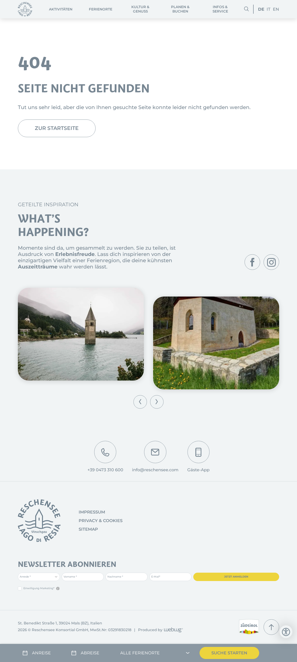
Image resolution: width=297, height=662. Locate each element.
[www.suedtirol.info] (249, 627)
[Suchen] (246, 9)
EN (276, 9)
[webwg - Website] (172, 630)
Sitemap (88, 529)
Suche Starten (229, 652)
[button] (140, 402)
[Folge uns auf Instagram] (271, 262)
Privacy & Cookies (101, 520)
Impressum (92, 512)
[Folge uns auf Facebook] (252, 262)
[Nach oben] (271, 627)
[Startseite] (25, 9)
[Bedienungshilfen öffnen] (286, 631)
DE (261, 9)
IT (269, 9)
